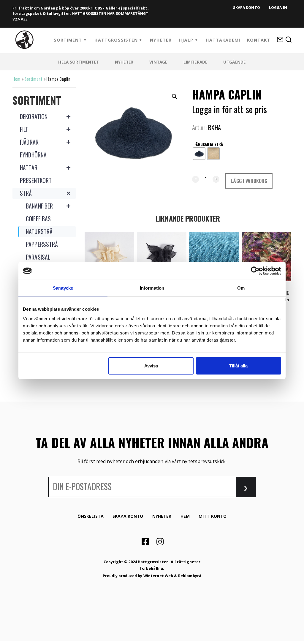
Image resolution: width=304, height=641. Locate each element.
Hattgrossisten (116, 40)
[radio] (199, 154)
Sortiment (68, 40)
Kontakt (258, 40)
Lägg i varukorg (249, 180)
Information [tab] (152, 287)
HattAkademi (223, 40)
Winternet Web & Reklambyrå (172, 575)
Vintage (158, 62)
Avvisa (151, 365)
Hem (16, 78)
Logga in (278, 7)
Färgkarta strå (208, 144)
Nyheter (161, 40)
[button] (174, 96)
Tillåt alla (238, 365)
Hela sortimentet (78, 62)
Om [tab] (241, 287)
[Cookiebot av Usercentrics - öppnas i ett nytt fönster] (255, 270)
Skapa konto (246, 7)
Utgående (234, 62)
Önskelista (90, 516)
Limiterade (195, 62)
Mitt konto (213, 516)
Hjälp (186, 40)
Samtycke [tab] (63, 287)
